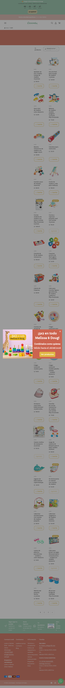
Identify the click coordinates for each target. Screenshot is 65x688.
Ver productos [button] (47, 354)
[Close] (60, 331)
